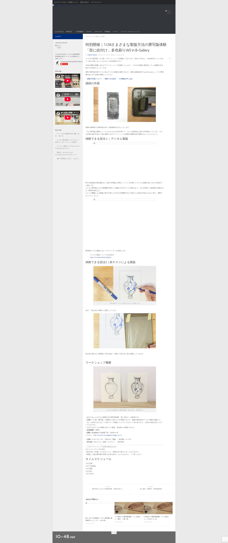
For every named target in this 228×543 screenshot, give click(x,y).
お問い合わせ (84, 2)
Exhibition (89, 31)
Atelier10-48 (98, 31)
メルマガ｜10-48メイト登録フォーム (66, 2)
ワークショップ (90, 36)
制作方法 (69, 31)
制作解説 (107, 31)
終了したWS (101, 36)
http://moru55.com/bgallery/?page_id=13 (108, 435)
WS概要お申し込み (126, 79)
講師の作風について (94, 79)
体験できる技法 (110, 79)
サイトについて (96, 2)
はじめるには (59, 31)
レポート (116, 31)
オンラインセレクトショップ (130, 31)
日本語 (169, 13)
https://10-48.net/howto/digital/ (100, 257)
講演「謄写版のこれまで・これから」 (68, 158)
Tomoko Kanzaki (92, 55)
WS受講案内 (80, 31)
